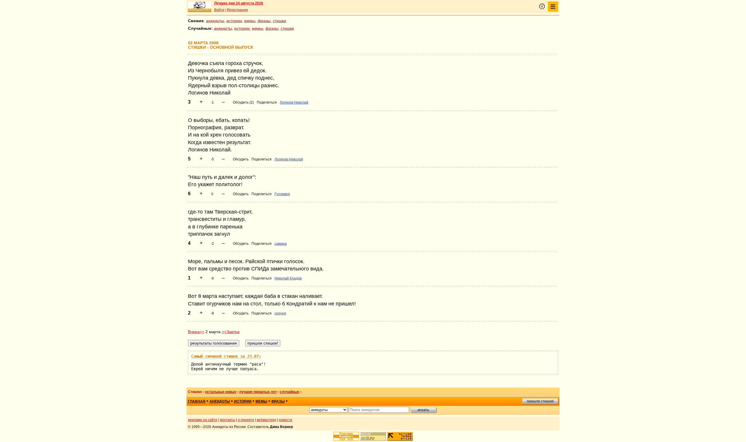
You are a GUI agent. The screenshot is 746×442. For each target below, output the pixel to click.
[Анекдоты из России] (199, 6)
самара (281, 244)
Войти (219, 10)
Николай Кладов (288, 278)
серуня (280, 313)
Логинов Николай (294, 102)
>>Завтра (231, 331)
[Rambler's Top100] (346, 436)
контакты (227, 420)
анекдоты (215, 20)
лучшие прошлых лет (258, 392)
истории (234, 20)
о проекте (246, 420)
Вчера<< (196, 331)
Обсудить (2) (243, 102)
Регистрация (237, 10)
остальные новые (220, 392)
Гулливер (282, 194)
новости (285, 420)
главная (196, 401)
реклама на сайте (202, 420)
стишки (279, 20)
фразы (264, 20)
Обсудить (241, 159)
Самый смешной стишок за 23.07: (226, 356)
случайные (289, 392)
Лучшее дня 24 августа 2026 (238, 3)
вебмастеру (266, 420)
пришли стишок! (540, 401)
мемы (249, 20)
